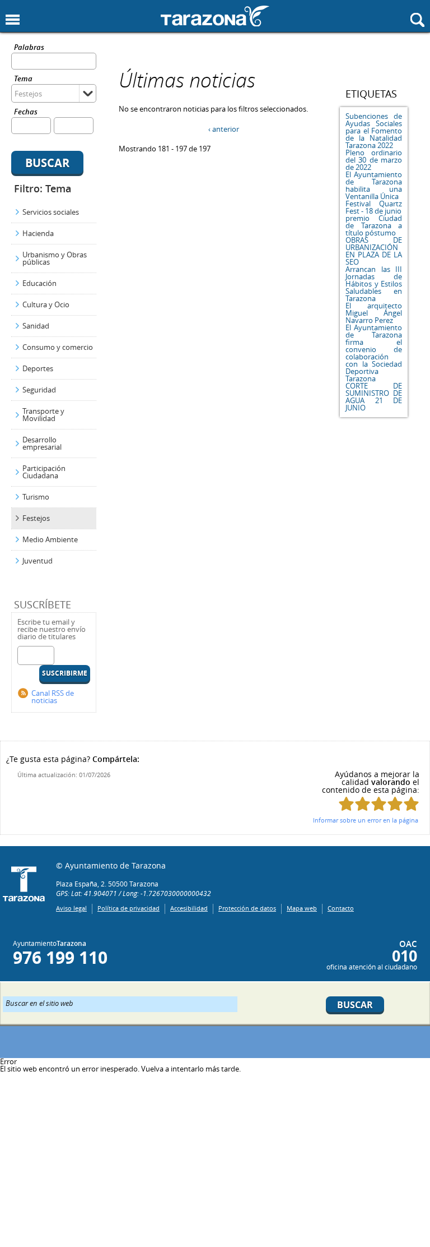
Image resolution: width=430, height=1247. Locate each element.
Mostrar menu (13, 20)
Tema (23, 79)
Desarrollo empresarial (42, 443)
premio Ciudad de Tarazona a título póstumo (373, 225)
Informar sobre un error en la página (365, 820)
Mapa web (302, 908)
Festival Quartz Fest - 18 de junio (373, 207)
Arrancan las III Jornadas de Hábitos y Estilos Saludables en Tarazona (373, 283)
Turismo (35, 497)
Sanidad (35, 326)
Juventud (37, 561)
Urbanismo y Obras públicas (54, 258)
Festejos (36, 518)
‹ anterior (223, 129)
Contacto (341, 908)
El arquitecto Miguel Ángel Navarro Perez (373, 313)
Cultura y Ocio (45, 304)
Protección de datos (247, 908)
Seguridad (39, 390)
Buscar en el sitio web (39, 1002)
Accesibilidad (189, 908)
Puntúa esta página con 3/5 (378, 804)
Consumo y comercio (57, 347)
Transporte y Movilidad (43, 414)
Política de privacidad (128, 908)
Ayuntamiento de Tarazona (215, 16)
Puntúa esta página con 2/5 (362, 804)
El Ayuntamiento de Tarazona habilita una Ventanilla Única (373, 185)
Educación (39, 283)
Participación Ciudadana (44, 472)
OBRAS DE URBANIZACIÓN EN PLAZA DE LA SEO (373, 251)
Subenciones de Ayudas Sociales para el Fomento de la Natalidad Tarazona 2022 (373, 130)
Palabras (29, 48)
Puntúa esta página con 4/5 (395, 804)
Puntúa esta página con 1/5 (346, 804)
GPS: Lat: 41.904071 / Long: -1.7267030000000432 (133, 893)
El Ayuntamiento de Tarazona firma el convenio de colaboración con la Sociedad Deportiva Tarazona (373, 353)
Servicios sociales (50, 212)
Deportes (37, 368)
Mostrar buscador (417, 20)
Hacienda (38, 233)
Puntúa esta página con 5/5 (411, 804)
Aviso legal (71, 908)
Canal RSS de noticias (52, 696)
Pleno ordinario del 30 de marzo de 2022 (373, 159)
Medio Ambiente (50, 539)
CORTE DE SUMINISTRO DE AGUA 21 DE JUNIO (373, 397)
